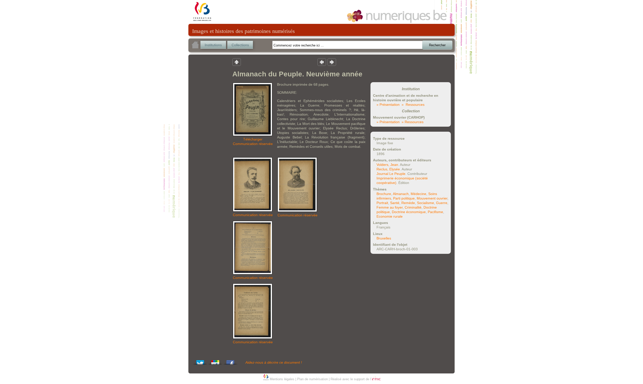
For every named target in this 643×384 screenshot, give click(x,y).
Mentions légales (282, 379)
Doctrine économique (409, 212)
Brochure (384, 194)
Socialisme (425, 203)
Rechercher (437, 45)
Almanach (401, 194)
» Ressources (413, 105)
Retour (237, 62)
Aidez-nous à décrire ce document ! (273, 362)
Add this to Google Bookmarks (215, 361)
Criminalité (413, 207)
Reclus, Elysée (388, 169)
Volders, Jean (387, 165)
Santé (394, 203)
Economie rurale (390, 216)
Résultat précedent (322, 62)
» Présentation (388, 105)
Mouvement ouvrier (432, 198)
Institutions (213, 45)
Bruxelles (384, 238)
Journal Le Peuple (391, 174)
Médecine (418, 194)
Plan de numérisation (312, 379)
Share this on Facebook (230, 361)
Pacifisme (435, 212)
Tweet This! (200, 361)
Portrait (382, 203)
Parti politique (404, 198)
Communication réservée (253, 144)
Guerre (441, 203)
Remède (408, 203)
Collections (240, 45)
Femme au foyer (390, 207)
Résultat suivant (332, 62)
